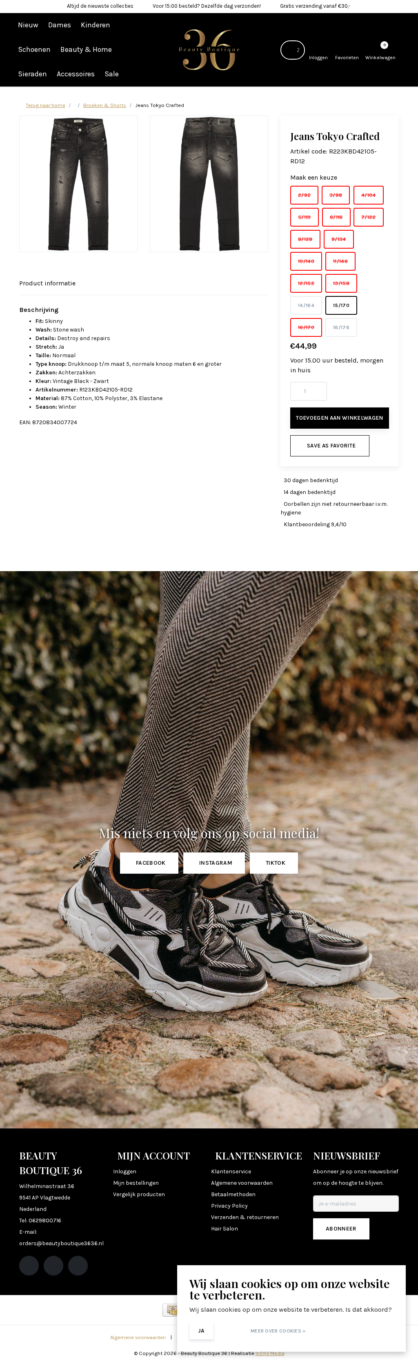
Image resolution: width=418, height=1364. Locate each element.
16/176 (341, 327)
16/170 (306, 327)
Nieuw (28, 25)
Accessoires (76, 74)
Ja (201, 1330)
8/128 (305, 239)
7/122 (368, 217)
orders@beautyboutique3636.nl (61, 1243)
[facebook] (29, 1265)
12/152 (306, 283)
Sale (111, 74)
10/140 (306, 261)
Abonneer (341, 1228)
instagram (215, 862)
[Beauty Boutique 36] (209, 49)
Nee (230, 1330)
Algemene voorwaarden (138, 1337)
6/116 (336, 217)
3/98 (335, 195)
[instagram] (53, 1265)
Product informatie (47, 283)
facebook (151, 862)
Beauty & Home (86, 49)
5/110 (304, 217)
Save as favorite (331, 446)
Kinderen (95, 25)
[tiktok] (78, 1265)
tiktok (275, 862)
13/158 (341, 283)
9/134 (338, 239)
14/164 (306, 305)
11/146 (340, 261)
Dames (59, 25)
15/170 (341, 305)
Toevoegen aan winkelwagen (339, 418)
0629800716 (45, 1220)
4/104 (368, 195)
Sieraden (32, 74)
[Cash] (172, 1310)
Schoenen (34, 49)
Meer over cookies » (278, 1331)
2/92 (304, 195)
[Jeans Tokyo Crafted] (78, 184)
